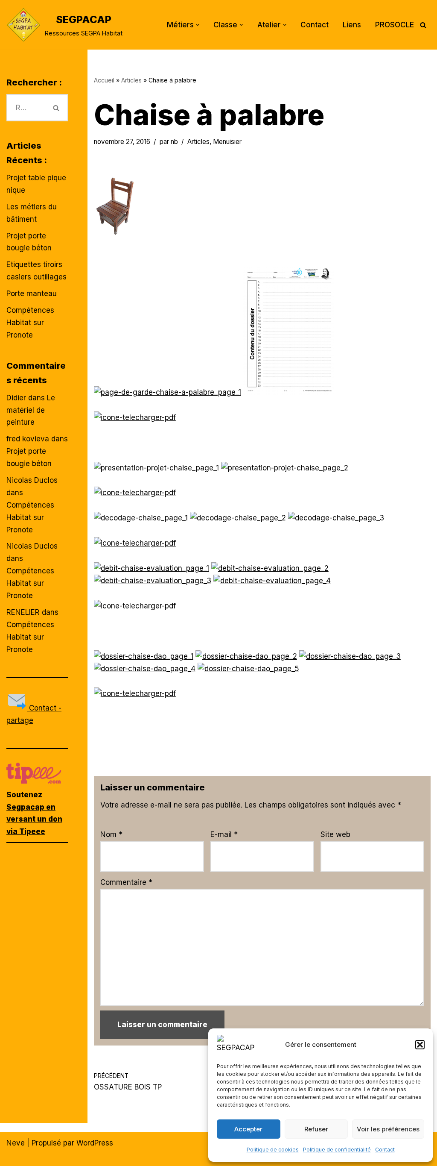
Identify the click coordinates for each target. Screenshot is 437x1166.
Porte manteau (31, 293)
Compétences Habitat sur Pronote (30, 322)
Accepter (248, 1129)
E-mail (224, 834)
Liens (352, 25)
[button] (420, 1044)
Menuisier (227, 142)
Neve (15, 1143)
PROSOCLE (394, 25)
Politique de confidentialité (337, 1149)
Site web (335, 834)
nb (174, 142)
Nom (111, 834)
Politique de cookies (273, 1149)
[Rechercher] (423, 25)
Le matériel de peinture (30, 410)
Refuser (316, 1129)
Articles (131, 80)
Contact (385, 1149)
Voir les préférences (388, 1129)
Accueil (104, 80)
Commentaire (126, 882)
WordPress (94, 1143)
